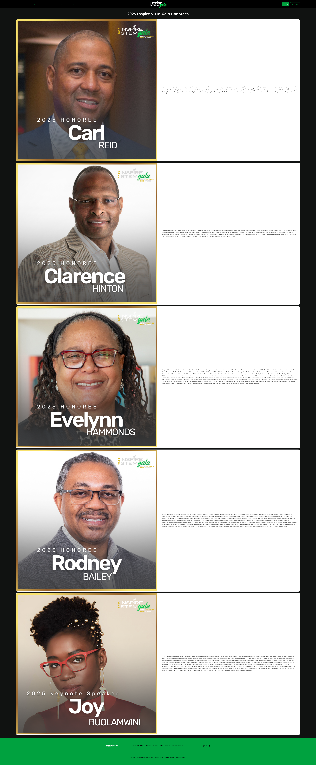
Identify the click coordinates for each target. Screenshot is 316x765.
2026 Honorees (165, 746)
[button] (44, 4)
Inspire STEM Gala (138, 746)
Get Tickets (295, 4)
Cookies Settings (180, 757)
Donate (285, 4)
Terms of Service (169, 757)
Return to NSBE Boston (21, 4)
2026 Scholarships (177, 746)
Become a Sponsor (33, 4)
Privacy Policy (159, 757)
